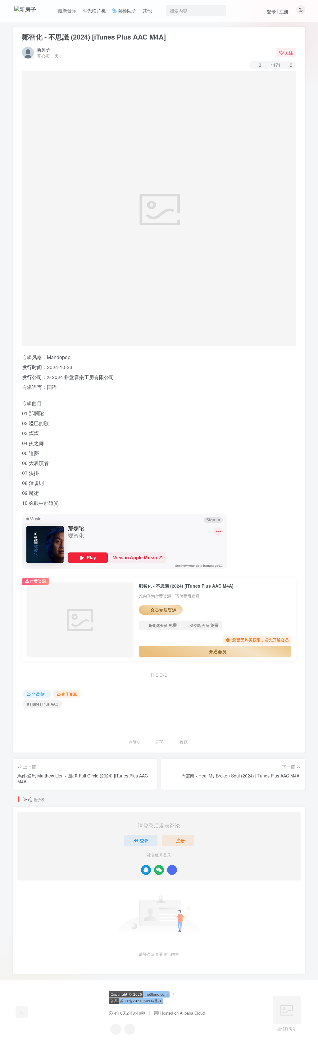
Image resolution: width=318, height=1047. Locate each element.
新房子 (43, 49)
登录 (271, 11)
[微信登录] (159, 870)
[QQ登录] (146, 870)
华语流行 (39, 694)
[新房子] (22, 1011)
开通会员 (217, 651)
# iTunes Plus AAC (42, 704)
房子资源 (69, 694)
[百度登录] (172, 870)
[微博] (129, 1029)
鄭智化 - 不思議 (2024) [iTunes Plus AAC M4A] (94, 37)
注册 (283, 11)
